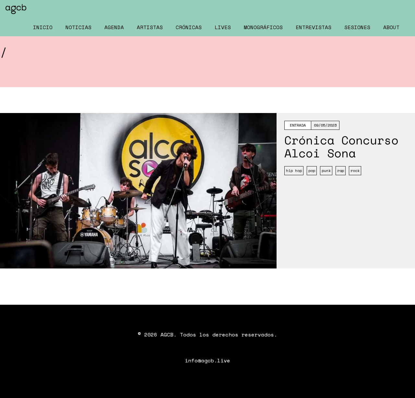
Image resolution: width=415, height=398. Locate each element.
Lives (223, 27)
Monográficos (263, 27)
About (391, 27)
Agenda (114, 27)
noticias (78, 27)
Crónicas (189, 27)
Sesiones (357, 27)
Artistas (150, 27)
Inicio (43, 27)
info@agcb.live (207, 360)
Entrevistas (313, 27)
